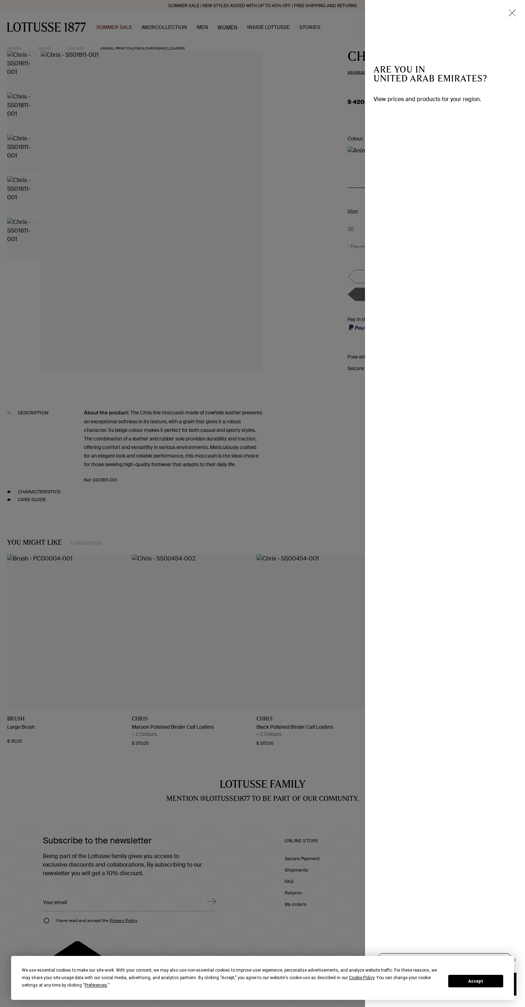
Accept (475, 981)
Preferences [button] (96, 985)
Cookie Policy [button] (361, 977)
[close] (512, 13)
